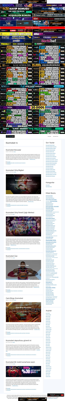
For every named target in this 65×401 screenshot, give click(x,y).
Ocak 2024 (48, 339)
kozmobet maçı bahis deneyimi (49, 262)
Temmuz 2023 (48, 348)
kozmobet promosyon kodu (50, 274)
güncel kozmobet (49, 204)
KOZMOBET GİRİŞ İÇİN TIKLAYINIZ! (32, 27)
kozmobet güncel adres (51, 245)
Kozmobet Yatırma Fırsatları (51, 172)
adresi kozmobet (49, 195)
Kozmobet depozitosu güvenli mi (18, 340)
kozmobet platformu (48, 272)
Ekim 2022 (48, 363)
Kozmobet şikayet (50, 299)
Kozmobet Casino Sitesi (49, 233)
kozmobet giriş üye (10, 290)
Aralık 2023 (48, 340)
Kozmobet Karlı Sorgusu (50, 176)
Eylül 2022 (48, 365)
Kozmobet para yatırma (50, 269)
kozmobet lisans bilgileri (55, 257)
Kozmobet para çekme (50, 270)
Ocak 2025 (48, 319)
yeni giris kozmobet (49, 304)
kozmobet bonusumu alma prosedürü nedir (51, 219)
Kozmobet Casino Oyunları (51, 230)
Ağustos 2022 (48, 366)
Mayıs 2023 (48, 352)
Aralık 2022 (48, 360)
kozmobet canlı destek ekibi (11, 205)
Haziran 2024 (48, 331)
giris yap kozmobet (49, 202)
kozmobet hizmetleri (54, 253)
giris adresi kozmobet (51, 199)
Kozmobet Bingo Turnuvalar (51, 174)
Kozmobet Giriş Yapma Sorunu (51, 161)
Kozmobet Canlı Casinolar (51, 158)
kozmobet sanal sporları (49, 277)
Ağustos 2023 (48, 347)
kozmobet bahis (49, 211)
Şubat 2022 (48, 376)
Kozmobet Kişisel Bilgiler (50, 171)
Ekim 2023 (48, 344)
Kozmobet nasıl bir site (50, 267)
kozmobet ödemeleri (54, 296)
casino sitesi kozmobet (50, 198)
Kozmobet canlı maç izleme (20, 354)
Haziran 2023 (48, 350)
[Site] (16, 47)
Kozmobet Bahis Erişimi (50, 154)
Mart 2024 (48, 335)
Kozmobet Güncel (49, 244)
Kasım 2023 (48, 342)
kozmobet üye (20, 290)
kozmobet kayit (48, 254)
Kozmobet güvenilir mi (51, 251)
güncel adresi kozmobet (49, 203)
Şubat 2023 (48, 357)
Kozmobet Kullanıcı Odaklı (51, 148)
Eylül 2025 (48, 313)
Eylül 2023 (48, 345)
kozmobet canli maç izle (50, 220)
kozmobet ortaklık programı (49, 268)
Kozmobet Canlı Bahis (49, 222)
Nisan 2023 (48, 353)
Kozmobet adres (49, 207)
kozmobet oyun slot (55, 268)
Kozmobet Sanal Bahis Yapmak (52, 159)
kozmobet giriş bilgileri (19, 205)
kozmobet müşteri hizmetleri (51, 266)
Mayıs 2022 (48, 371)
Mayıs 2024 (48, 332)
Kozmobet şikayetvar (49, 300)
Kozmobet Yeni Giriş (50, 295)
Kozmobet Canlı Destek (50, 225)
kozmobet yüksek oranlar (49, 296)
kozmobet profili (48, 273)
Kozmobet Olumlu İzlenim (50, 153)
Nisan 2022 (48, 373)
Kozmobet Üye (11, 256)
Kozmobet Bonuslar (13, 150)
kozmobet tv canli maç (49, 283)
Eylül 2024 (48, 326)
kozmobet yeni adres (49, 292)
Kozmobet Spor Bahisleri (50, 279)
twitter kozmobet (49, 301)
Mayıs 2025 (48, 316)
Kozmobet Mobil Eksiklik (50, 150)
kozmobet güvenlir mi (50, 252)
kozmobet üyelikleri (54, 297)
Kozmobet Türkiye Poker (50, 169)
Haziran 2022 (48, 370)
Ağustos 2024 (48, 327)
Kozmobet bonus (50, 218)
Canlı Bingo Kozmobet (14, 298)
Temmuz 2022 (48, 368)
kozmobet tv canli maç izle (51, 284)
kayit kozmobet (49, 206)
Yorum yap (8, 163)
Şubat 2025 (48, 318)
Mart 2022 (48, 374)
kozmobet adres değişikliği (50, 209)
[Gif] (32, 65)
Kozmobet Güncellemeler (50, 164)
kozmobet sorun (48, 278)
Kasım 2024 (48, 322)
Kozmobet (49, 136)
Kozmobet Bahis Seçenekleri (51, 163)
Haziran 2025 (48, 314)
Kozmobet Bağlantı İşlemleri (51, 146)
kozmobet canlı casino (49, 224)
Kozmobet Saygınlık (49, 167)
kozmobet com (49, 234)
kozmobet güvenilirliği (49, 249)
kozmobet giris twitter (49, 238)
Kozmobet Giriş (55, 136)
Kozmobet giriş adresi (51, 242)
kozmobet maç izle (50, 259)
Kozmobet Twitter (50, 287)
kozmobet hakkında (22, 248)
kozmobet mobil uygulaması (50, 263)
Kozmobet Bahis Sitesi (50, 215)
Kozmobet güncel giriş (49, 248)
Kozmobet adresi (13, 354)
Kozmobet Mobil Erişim (50, 145)
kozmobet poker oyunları (54, 272)
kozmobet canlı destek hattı (50, 228)
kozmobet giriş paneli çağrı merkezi (12, 248)
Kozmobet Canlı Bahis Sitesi (50, 223)
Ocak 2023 (48, 358)
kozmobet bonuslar (18, 162)
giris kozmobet (53, 201)
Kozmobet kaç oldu (29, 354)
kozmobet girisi (49, 237)
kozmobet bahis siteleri (10, 162)
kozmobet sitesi (55, 277)
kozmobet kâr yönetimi (48, 257)
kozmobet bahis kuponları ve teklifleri (50, 213)
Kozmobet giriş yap (50, 243)
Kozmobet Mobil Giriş (50, 151)
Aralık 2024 (48, 321)
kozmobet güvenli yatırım (49, 253)
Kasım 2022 (48, 361)
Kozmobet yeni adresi (50, 293)
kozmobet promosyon (53, 273)
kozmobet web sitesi (49, 290)
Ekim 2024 (48, 324)
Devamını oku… (33, 159)
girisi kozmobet (48, 201)
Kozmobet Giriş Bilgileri (15, 170)
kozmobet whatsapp (49, 291)
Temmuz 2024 (48, 329)
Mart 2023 (48, 355)
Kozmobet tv (23, 162)
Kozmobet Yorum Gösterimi (51, 156)
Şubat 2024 (48, 337)
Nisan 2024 (48, 334)
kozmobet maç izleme (50, 261)
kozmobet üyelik (49, 297)
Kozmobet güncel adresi (50, 247)
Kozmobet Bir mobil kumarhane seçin (20, 362)
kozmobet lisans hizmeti (49, 258)
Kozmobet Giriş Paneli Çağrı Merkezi (20, 212)
